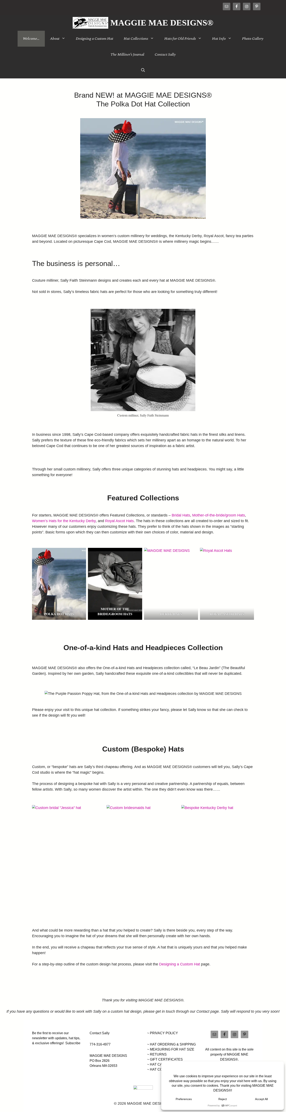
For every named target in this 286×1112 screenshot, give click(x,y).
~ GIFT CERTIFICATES (165, 1059)
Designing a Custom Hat (94, 38)
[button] (143, 70)
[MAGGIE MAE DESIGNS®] (90, 23)
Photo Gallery (252, 38)
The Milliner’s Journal (127, 54)
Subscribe (72, 1043)
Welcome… (31, 38)
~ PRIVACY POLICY (162, 1033)
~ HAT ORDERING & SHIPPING (171, 1044)
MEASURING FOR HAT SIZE (172, 1049)
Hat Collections (136, 38)
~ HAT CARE (157, 1064)
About (54, 38)
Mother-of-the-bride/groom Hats (218, 515)
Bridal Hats (181, 515)
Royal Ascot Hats (119, 521)
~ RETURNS (157, 1054)
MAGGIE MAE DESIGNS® (161, 22)
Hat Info (219, 38)
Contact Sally (165, 54)
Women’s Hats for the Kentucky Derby (64, 521)
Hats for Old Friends (180, 38)
